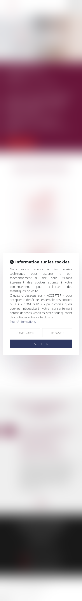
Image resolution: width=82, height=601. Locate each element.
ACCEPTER (41, 344)
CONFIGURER (25, 333)
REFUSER (57, 333)
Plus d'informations (23, 321)
